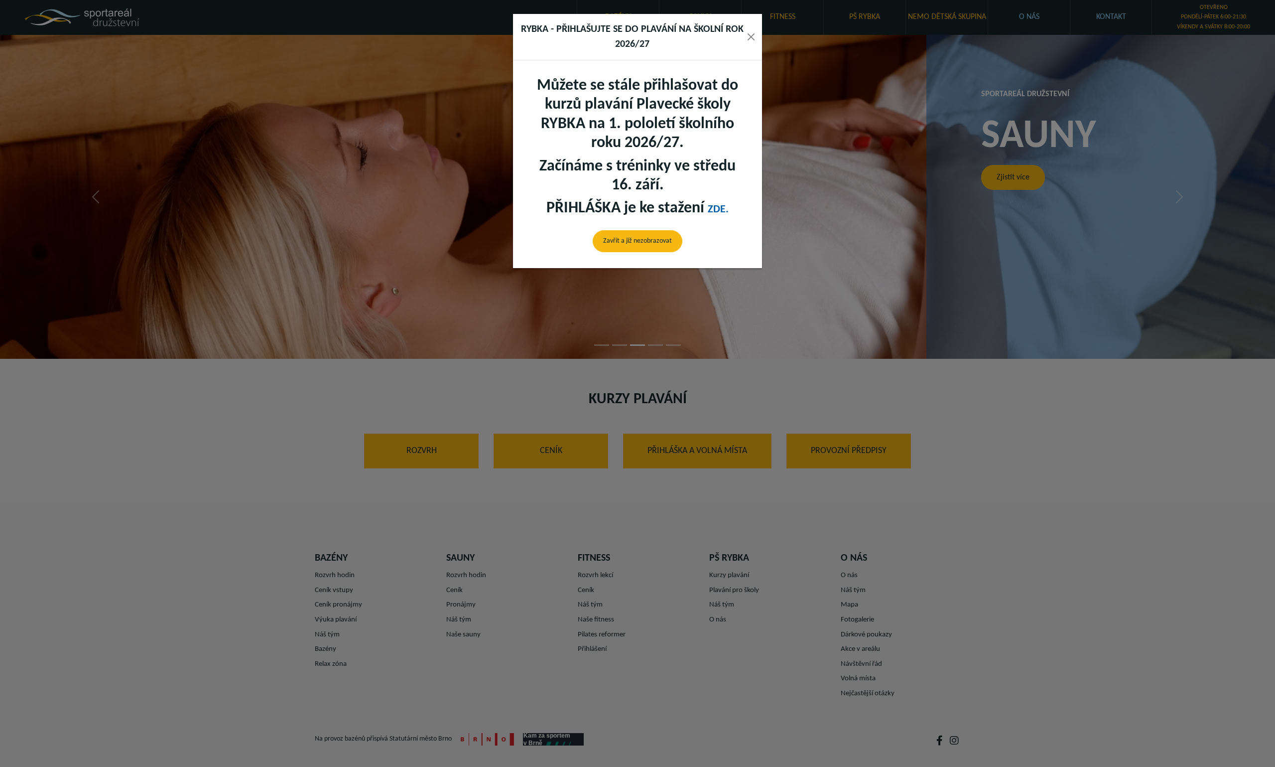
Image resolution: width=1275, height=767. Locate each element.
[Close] (751, 36)
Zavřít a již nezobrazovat (637, 241)
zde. (718, 209)
